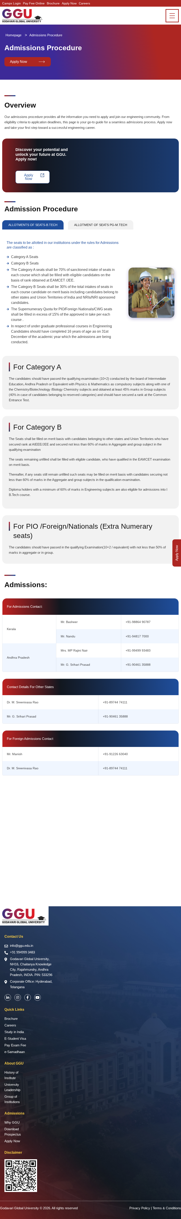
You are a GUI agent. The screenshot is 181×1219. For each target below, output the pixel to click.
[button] (27, 61)
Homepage (13, 35)
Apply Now (69, 3)
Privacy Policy (139, 1208)
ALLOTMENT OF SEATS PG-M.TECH (100, 225)
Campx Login (11, 3)
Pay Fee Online (34, 3)
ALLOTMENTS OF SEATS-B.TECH (32, 225)
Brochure (53, 3)
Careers (84, 3)
